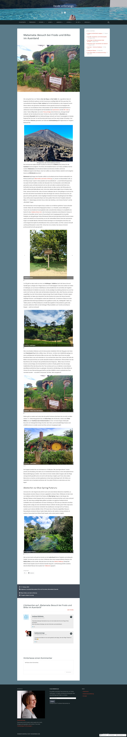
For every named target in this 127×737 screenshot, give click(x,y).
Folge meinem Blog (54, 688)
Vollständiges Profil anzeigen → (25, 726)
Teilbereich (48, 565)
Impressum (86, 691)
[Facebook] (65, 12)
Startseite (22, 22)
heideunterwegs (40, 633)
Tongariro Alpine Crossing (27, 595)
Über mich (32, 22)
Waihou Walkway (58, 561)
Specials (87, 22)
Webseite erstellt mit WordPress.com (28, 733)
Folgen (52, 701)
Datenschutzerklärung (88, 693)
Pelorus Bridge (47, 112)
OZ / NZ (78, 22)
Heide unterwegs (63, 5)
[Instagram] (62, 12)
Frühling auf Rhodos (91, 50)
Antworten (71, 617)
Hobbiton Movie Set (36, 212)
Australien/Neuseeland (31, 589)
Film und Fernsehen (42, 589)
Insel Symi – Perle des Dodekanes (94, 47)
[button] (72, 255)
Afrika (69, 22)
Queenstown (55, 109)
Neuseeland (51, 589)
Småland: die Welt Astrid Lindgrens (94, 33)
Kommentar (68, 672)
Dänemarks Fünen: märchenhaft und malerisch (97, 43)
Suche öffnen (108, 22)
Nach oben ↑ (106, 733)
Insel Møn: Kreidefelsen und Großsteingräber (97, 36)
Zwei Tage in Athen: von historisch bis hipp (96, 52)
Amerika (59, 22)
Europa (41, 22)
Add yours (70, 610)
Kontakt (85, 696)
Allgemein (23, 589)
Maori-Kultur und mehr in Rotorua (43, 178)
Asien (50, 22)
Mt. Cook (66, 109)
